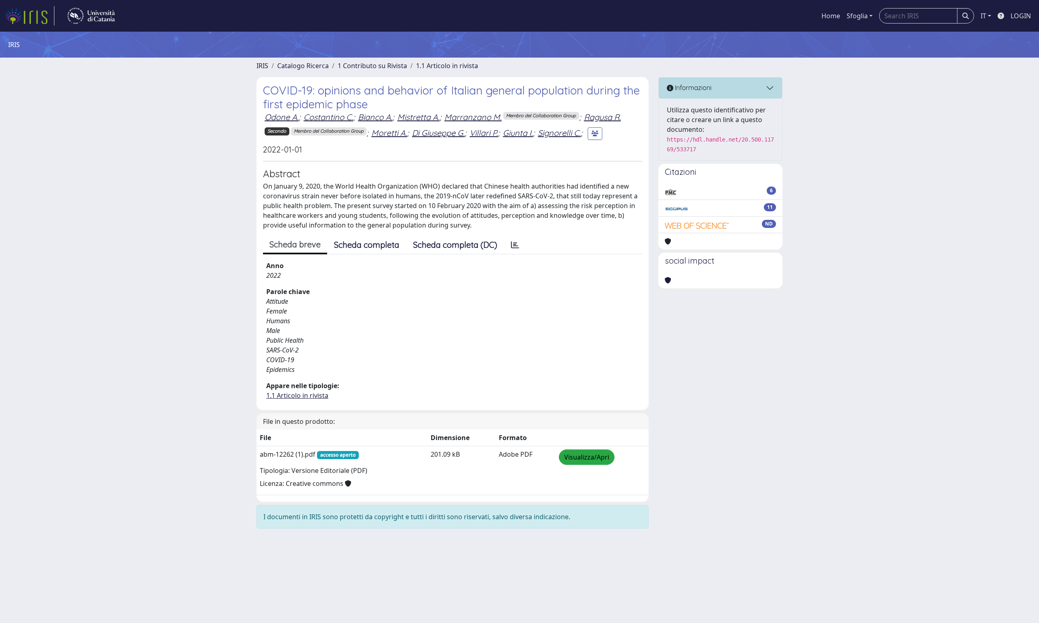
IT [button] (983, 15)
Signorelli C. (559, 133)
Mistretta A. (418, 117)
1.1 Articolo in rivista (447, 65)
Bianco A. (375, 117)
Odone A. (282, 117)
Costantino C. (328, 117)
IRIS (262, 65)
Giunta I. (518, 133)
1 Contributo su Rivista (372, 65)
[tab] (515, 244)
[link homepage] (29, 16)
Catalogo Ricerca (303, 65)
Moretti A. (389, 133)
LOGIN (1021, 15)
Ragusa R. (602, 117)
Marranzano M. (473, 117)
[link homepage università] (91, 16)
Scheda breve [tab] (295, 244)
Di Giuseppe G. (438, 133)
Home (830, 15)
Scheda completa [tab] (366, 245)
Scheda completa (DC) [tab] (455, 245)
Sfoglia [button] (857, 15)
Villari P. (484, 133)
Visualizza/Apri (586, 457)
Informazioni (692, 88)
